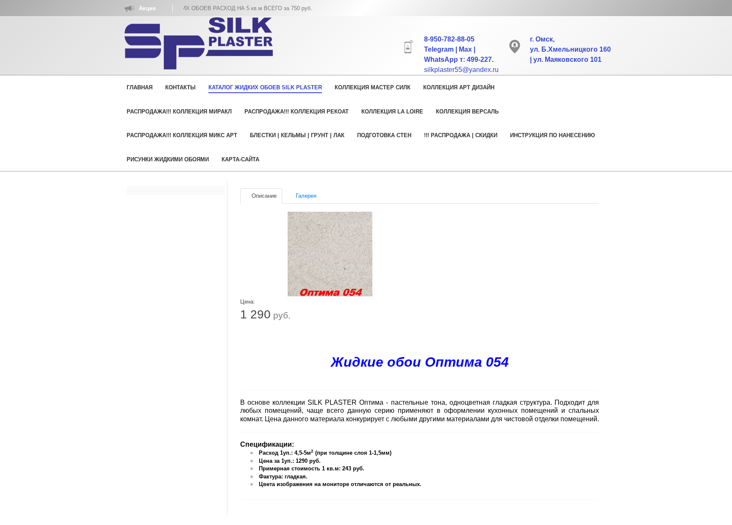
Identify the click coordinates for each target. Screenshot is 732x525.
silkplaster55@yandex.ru (461, 69)
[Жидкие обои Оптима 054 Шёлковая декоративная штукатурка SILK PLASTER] (330, 254)
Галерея (305, 196)
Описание (263, 196)
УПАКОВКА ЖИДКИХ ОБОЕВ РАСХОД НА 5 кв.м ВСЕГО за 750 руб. (210, 8)
